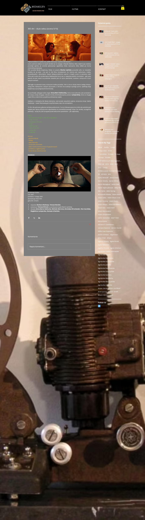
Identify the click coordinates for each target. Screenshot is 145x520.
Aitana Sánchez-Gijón (105, 295)
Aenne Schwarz (103, 235)
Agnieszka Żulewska (105, 285)
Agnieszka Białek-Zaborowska (108, 251)
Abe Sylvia (101, 191)
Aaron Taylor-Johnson (105, 188)
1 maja (112, 147)
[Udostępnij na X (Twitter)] (34, 218)
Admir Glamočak (104, 218)
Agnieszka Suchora (104, 275)
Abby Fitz (117, 188)
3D (99, 174)
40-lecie (104, 174)
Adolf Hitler (115, 218)
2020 (111, 164)
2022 (99, 168)
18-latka (108, 157)
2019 (107, 164)
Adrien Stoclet (116, 228)
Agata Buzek (114, 241)
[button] (123, 7)
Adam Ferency (103, 201)
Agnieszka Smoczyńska (106, 271)
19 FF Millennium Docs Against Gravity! (109, 161)
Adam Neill (111, 208)
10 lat (110, 151)
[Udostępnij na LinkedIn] (39, 218)
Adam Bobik (116, 194)
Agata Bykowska (103, 245)
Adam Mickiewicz (115, 204)
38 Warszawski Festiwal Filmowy (109, 171)
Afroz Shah (102, 238)
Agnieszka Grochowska (106, 261)
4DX (109, 174)
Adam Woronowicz (104, 211)
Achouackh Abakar (104, 194)
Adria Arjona (102, 221)
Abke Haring (110, 191)
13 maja (110, 154)
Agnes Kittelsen (115, 248)
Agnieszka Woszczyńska (106, 282)
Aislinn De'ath (113, 292)
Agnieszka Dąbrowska (105, 258)
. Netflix (106, 147)
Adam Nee (101, 208)
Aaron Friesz (114, 178)
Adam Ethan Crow (114, 198)
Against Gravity (103, 241)
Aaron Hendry (103, 181)
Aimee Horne (102, 288)
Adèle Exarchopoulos (105, 231)
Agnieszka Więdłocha (105, 278)
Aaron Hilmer (114, 181)
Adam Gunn (113, 201)
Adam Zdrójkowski (104, 214)
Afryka (109, 238)
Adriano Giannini (104, 228)
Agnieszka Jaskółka (104, 265)
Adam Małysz (102, 204)
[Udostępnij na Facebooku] (29, 218)
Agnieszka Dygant (104, 255)
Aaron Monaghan (104, 184)
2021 (116, 164)
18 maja (101, 157)
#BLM (100, 147)
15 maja (117, 154)
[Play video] (59, 173)
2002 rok (101, 164)
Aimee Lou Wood (114, 288)
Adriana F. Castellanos (106, 225)
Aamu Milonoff (103, 178)
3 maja (105, 168)
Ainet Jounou (102, 292)
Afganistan (114, 235)
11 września (102, 154)
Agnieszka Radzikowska (106, 268)
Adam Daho (102, 198)
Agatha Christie (103, 248)
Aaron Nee (115, 184)
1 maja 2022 (102, 151)
